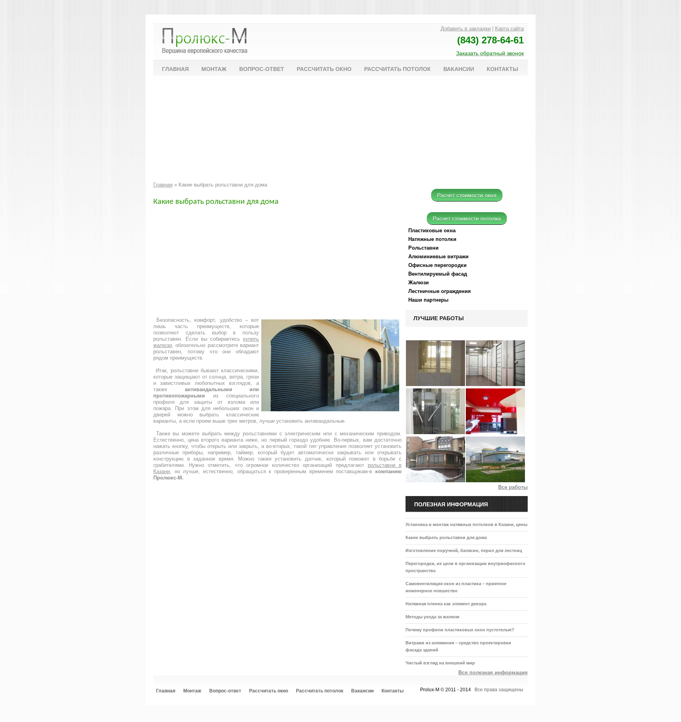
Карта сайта (509, 29)
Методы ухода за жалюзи (433, 616)
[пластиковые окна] (435, 480)
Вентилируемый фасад (437, 274)
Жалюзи (418, 282)
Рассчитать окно (324, 69)
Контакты (502, 69)
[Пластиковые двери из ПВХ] (435, 384)
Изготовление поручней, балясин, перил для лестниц (464, 550)
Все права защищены (498, 689)
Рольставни (423, 248)
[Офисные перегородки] (495, 384)
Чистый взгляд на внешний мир (440, 662)
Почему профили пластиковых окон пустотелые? (460, 629)
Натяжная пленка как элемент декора (446, 603)
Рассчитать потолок (397, 69)
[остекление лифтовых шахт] (435, 432)
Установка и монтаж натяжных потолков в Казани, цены (466, 524)
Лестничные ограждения (439, 291)
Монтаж (214, 69)
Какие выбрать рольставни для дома (446, 537)
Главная (175, 69)
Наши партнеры (428, 300)
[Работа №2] (495, 432)
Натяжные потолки (432, 239)
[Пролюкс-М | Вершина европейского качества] (204, 42)
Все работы (513, 487)
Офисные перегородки (437, 265)
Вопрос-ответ (261, 69)
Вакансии (458, 69)
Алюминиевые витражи (438, 256)
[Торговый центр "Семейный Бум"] (495, 480)
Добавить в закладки (466, 29)
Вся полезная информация (493, 672)
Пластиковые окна (432, 230)
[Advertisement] (271, 131)
